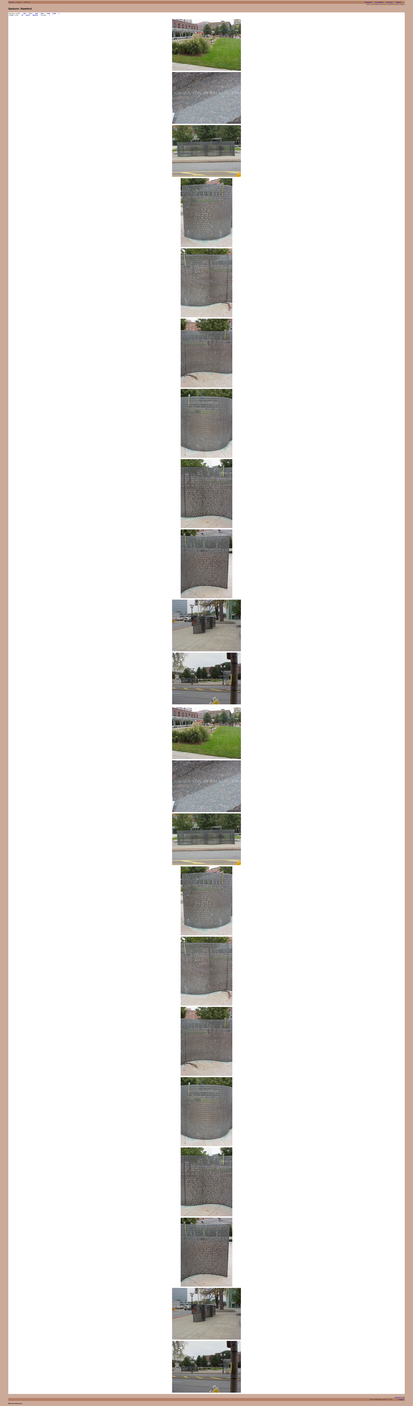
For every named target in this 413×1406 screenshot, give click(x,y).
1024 (42, 13)
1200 (48, 13)
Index (398, 2)
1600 (54, 13)
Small (28, 15)
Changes (368, 2)
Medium (35, 15)
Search (389, 2)
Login (401, 1399)
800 (36, 13)
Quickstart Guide (400, 1397)
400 (24, 13)
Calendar (379, 2)
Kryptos (11, 2)
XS (22, 15)
